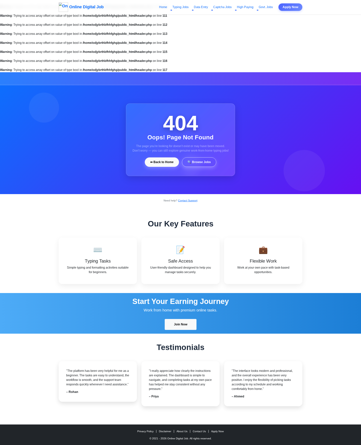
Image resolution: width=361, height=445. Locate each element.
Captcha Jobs (222, 7)
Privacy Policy (145, 431)
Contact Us (199, 431)
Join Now (180, 324)
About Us (182, 431)
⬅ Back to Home (162, 162)
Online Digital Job (86, 7)
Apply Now (290, 7)
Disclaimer (165, 431)
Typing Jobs (180, 7)
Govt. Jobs (266, 7)
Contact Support (187, 200)
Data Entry (201, 7)
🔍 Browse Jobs (199, 162)
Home (163, 7)
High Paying (245, 7)
